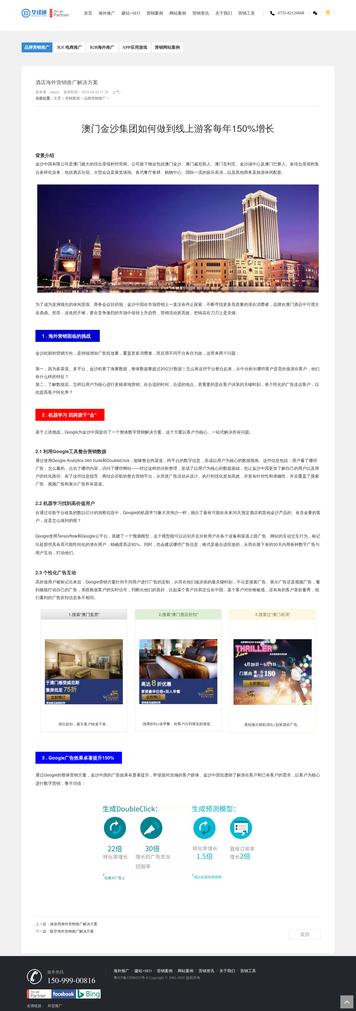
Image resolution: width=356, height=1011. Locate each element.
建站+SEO (143, 971)
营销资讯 (206, 971)
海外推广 (121, 971)
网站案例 (185, 971)
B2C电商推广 (69, 47)
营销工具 (248, 971)
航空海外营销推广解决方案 (72, 931)
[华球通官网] (45, 13)
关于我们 (227, 971)
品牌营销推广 (37, 47)
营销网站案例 (167, 47)
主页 (57, 98)
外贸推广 (55, 1006)
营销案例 (72, 98)
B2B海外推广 (102, 47)
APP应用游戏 (134, 47)
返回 (305, 934)
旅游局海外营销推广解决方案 (73, 924)
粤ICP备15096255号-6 (131, 978)
